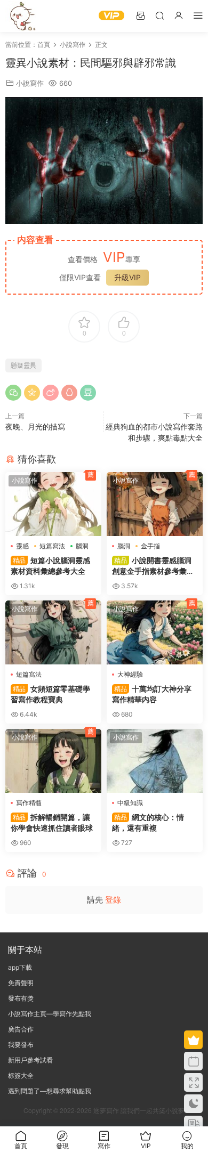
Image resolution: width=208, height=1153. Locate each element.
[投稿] (140, 15)
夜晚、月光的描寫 (35, 426)
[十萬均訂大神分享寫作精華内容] (155, 632)
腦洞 (82, 546)
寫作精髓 (29, 803)
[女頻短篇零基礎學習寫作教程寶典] (53, 632)
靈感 (22, 546)
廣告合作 (21, 1029)
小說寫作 (30, 83)
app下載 (20, 967)
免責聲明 (21, 983)
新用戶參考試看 (30, 1060)
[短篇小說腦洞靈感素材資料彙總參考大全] (53, 504)
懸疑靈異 (23, 365)
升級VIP (127, 277)
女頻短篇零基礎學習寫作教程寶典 (50, 694)
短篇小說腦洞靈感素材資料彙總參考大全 (50, 565)
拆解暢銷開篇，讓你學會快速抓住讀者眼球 (52, 822)
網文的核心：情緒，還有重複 (148, 822)
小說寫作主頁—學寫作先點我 (49, 1014)
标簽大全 (21, 1075)
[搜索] (159, 15)
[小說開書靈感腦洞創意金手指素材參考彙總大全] (155, 504)
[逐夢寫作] (21, 16)
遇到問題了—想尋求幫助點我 (49, 1091)
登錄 (113, 900)
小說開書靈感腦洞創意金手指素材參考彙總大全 (153, 566)
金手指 (150, 546)
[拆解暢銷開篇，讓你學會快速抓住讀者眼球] (53, 761)
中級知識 (130, 803)
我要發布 (21, 1045)
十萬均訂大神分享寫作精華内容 (151, 694)
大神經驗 (130, 674)
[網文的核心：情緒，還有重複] (155, 761)
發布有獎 (21, 998)
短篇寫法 (52, 546)
